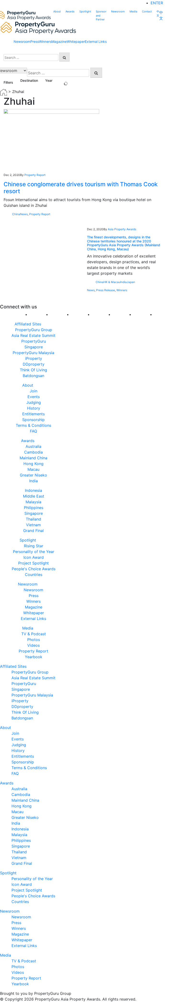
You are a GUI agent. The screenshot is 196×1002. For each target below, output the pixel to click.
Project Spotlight (33, 563)
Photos (33, 639)
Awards (70, 11)
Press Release (105, 290)
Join (33, 391)
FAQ (33, 431)
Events (33, 396)
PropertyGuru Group (33, 329)
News (24, 214)
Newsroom (118, 11)
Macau (33, 469)
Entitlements (33, 413)
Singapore (33, 513)
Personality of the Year (33, 551)
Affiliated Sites (28, 324)
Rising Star (33, 545)
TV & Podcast (33, 633)
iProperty (33, 358)
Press (34, 41)
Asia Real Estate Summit (33, 335)
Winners (45, 41)
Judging (33, 402)
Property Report (34, 175)
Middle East (33, 496)
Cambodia (33, 452)
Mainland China (33, 457)
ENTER (157, 2)
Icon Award (33, 557)
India (123, 282)
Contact (147, 11)
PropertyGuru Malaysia (33, 352)
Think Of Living (33, 369)
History (33, 408)
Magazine (59, 41)
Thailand (33, 519)
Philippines (33, 507)
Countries (33, 574)
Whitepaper (76, 41)
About (57, 11)
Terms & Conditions (33, 425)
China (16, 214)
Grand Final (33, 530)
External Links (96, 41)
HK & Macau (111, 282)
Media (133, 11)
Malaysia (33, 501)
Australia (33, 446)
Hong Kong (33, 463)
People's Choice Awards (33, 568)
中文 (158, 13)
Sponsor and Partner (101, 15)
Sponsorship (33, 419)
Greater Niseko (33, 475)
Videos (33, 645)
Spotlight (85, 11)
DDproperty (33, 364)
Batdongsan (33, 375)
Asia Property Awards (122, 229)
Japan (131, 282)
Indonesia (33, 490)
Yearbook (33, 656)
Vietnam (33, 524)
